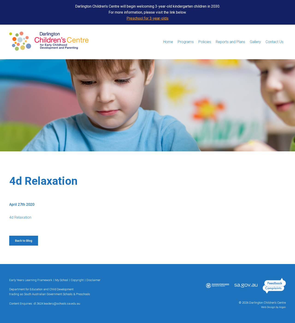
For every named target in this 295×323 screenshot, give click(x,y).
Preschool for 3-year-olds (147, 18)
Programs (186, 42)
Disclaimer (93, 280)
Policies (204, 42)
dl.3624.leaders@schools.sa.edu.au (56, 303)
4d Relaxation (20, 217)
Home (168, 42)
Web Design (268, 307)
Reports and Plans (230, 42)
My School (61, 280)
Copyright (77, 280)
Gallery (255, 42)
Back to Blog (23, 240)
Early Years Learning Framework (30, 280)
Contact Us (274, 42)
